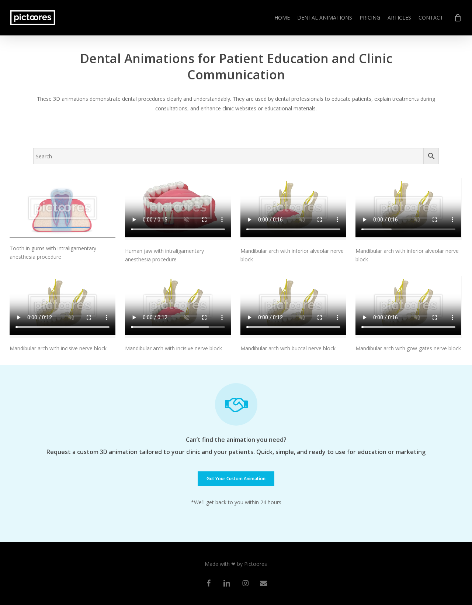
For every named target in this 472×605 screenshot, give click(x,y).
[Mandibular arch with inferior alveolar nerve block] (293, 209)
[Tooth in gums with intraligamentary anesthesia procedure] (62, 208)
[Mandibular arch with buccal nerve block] (293, 307)
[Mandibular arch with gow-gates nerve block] (408, 307)
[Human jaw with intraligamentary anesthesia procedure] (178, 209)
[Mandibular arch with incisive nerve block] (62, 307)
